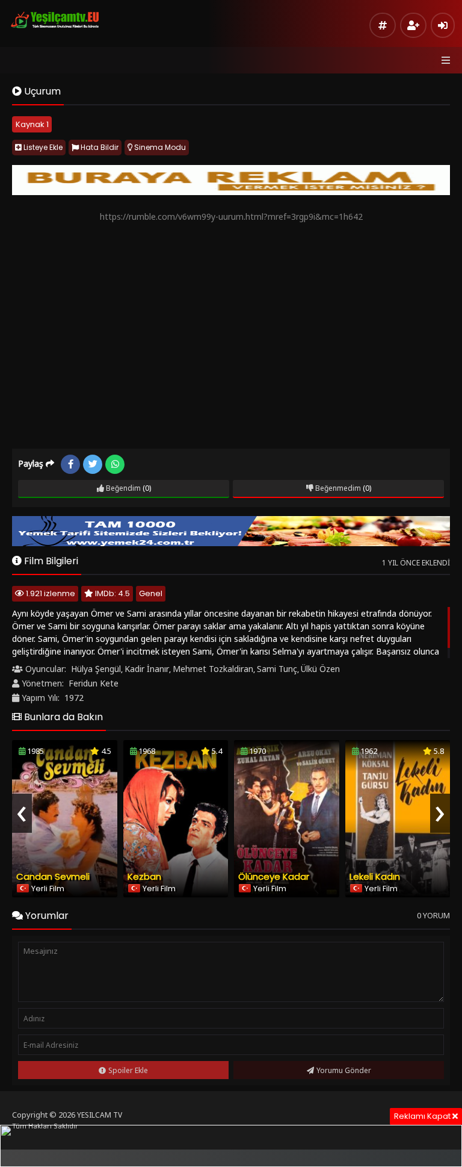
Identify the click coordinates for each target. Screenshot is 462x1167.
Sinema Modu (159, 147)
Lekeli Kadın (375, 876)
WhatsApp (115, 464)
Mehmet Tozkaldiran (213, 668)
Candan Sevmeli (53, 876)
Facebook (70, 464)
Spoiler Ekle (128, 1070)
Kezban (144, 876)
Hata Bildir (99, 147)
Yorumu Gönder (343, 1070)
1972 (74, 697)
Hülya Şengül (96, 668)
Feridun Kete (94, 683)
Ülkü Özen (320, 668)
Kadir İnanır (147, 668)
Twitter (92, 464)
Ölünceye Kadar (273, 876)
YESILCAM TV (99, 1115)
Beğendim (122, 488)
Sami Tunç (277, 668)
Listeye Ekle (42, 147)
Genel (150, 593)
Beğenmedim (337, 488)
